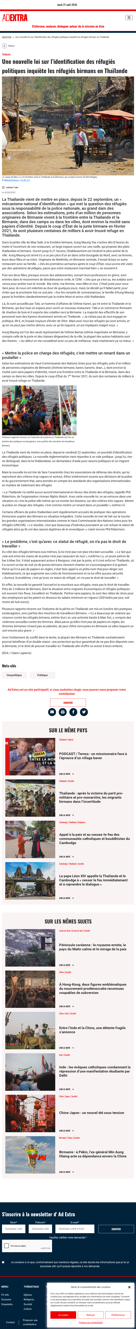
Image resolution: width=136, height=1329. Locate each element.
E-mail (75, 1222)
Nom (13, 1222)
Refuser (91, 1315)
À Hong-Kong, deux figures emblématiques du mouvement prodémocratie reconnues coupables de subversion (93, 988)
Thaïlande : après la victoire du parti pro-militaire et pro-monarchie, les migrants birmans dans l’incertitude (91, 797)
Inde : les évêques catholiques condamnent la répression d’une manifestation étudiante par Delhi (95, 1071)
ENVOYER (68, 702)
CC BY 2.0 (25, 180)
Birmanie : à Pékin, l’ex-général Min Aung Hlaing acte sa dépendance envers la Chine (92, 1154)
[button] (129, 1287)
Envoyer (116, 1229)
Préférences (118, 1315)
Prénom (40, 1222)
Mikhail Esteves (11, 180)
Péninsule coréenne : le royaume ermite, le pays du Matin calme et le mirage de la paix (93, 947)
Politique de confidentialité (91, 1323)
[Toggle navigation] (129, 17)
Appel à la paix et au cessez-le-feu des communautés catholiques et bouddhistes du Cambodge (94, 839)
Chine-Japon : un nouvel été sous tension (91, 1113)
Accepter (63, 1315)
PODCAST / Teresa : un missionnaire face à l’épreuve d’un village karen (93, 756)
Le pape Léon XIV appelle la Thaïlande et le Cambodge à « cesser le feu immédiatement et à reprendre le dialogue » (93, 880)
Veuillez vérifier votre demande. (68, 1237)
